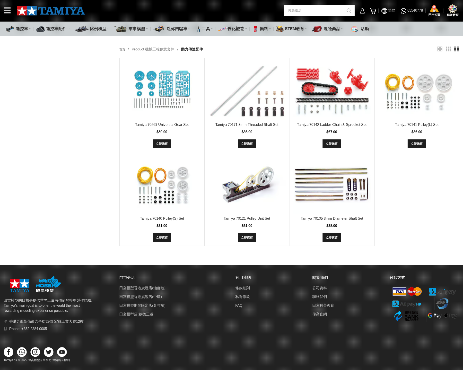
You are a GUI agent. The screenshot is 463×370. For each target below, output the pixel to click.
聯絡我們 (319, 297)
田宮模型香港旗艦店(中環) (140, 297)
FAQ (239, 305)
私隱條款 (242, 297)
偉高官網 (319, 314)
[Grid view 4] (456, 49)
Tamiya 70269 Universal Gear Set (162, 124)
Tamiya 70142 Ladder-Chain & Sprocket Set (332, 124)
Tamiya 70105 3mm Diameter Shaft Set (332, 218)
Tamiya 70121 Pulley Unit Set (247, 218)
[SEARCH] (349, 10)
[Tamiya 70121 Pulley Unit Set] (247, 185)
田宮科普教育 (323, 305)
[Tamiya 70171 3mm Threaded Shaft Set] (247, 91)
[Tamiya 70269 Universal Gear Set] (162, 91)
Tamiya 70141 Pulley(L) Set (416, 124)
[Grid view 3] (448, 49)
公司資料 (319, 288)
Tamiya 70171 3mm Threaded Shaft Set (246, 124)
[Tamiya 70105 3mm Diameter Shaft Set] (331, 185)
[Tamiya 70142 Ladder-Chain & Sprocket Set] (331, 91)
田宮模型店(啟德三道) (137, 314)
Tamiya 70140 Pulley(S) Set (162, 218)
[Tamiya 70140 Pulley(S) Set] (162, 185)
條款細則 (242, 288)
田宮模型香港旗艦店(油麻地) (142, 288)
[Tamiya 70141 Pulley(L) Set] (416, 91)
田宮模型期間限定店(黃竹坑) (142, 305)
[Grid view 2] (439, 49)
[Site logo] (51, 10)
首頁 (122, 49)
